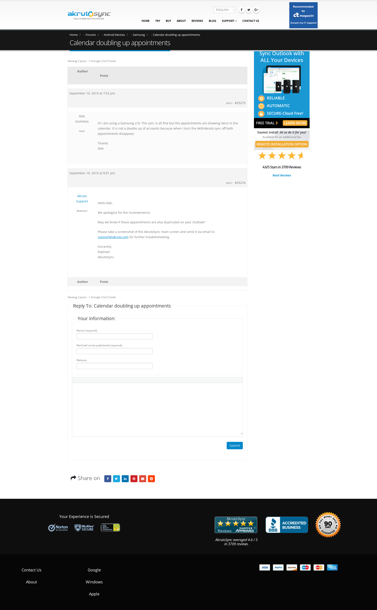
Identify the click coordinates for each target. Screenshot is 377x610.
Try (157, 21)
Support (228, 21)
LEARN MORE (295, 123)
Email (142, 478)
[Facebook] (241, 10)
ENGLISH (222, 10)
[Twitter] (249, 10)
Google (94, 569)
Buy (168, 21)
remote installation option (282, 144)
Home (146, 21)
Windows (94, 581)
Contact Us (250, 21)
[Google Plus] (256, 10)
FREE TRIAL (266, 123)
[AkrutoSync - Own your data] (89, 15)
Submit (235, 445)
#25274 (240, 183)
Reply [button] (229, 103)
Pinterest (133, 478)
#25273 (240, 103)
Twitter (116, 478)
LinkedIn (125, 478)
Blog (212, 21)
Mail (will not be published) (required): (99, 345)
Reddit (151, 478)
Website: (82, 360)
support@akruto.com (113, 237)
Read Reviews (281, 175)
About (181, 21)
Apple (94, 593)
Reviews (197, 21)
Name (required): (87, 330)
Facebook (107, 478)
